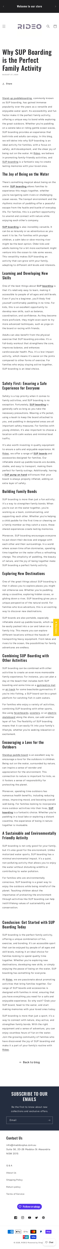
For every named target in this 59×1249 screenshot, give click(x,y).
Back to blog (31, 1062)
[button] (3, 26)
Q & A (9, 1165)
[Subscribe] (49, 1120)
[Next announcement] (55, 6)
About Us (11, 1172)
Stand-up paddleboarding (17, 98)
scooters (35, 713)
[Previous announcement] (3, 6)
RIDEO (24, 1243)
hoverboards (21, 713)
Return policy (13, 1187)
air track (10, 689)
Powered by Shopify (36, 1243)
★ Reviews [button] (56, 627)
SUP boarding (10, 161)
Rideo (37, 153)
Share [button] (9, 83)
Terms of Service (15, 1194)
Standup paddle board (15, 755)
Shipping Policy (14, 1180)
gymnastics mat (46, 685)
